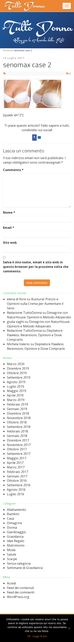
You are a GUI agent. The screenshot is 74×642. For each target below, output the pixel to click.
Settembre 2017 (18, 454)
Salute (11, 554)
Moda (11, 550)
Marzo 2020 (15, 364)
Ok (29, 636)
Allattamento (16, 509)
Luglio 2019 (15, 386)
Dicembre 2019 (18, 368)
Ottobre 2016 (17, 480)
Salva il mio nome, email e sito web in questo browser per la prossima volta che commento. (35, 266)
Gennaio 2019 (17, 409)
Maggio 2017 (16, 458)
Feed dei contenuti (20, 588)
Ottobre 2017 (17, 449)
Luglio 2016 (15, 494)
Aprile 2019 (15, 395)
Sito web (10, 242)
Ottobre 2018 (17, 422)
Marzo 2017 (15, 467)
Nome (9, 212)
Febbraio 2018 (17, 431)
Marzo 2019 (15, 400)
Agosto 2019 (16, 382)
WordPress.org (18, 597)
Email (8, 227)
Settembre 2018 (18, 427)
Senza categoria (19, 563)
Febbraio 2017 (17, 472)
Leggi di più (40, 636)
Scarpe (12, 559)
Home (6, 50)
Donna (12, 527)
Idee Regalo (15, 541)
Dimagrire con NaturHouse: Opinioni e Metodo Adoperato (39, 314)
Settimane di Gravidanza (25, 568)
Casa (10, 518)
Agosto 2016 (16, 489)
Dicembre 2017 (18, 440)
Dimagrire (14, 523)
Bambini (13, 514)
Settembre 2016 (18, 485)
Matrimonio (15, 545)
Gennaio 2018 (17, 436)
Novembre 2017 (19, 445)
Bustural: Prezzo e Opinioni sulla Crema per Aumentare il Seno (35, 303)
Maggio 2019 (16, 391)
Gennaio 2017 (17, 476)
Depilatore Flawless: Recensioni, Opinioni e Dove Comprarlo (35, 335)
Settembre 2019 (18, 377)
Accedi (11, 583)
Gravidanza (15, 536)
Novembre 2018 (19, 418)
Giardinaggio (16, 532)
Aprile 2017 (15, 463)
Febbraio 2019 (17, 404)
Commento (13, 170)
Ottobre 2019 (17, 373)
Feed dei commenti (20, 592)
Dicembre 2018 (18, 413)
